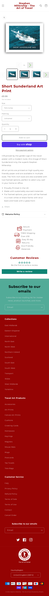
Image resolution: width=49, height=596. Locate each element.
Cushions (9, 420)
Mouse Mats (10, 447)
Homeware (10, 431)
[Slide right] (30, 65)
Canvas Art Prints (12, 415)
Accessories (10, 404)
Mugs (7, 452)
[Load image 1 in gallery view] (12, 74)
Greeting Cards (11, 426)
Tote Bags (9, 468)
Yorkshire (9, 389)
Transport (9, 373)
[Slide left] (19, 65)
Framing (5, 114)
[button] (3, 5)
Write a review (24, 271)
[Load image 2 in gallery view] (24, 74)
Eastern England (12, 331)
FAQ (7, 483)
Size (3, 103)
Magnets (8, 442)
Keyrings (9, 436)
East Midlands (11, 325)
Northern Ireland (12, 352)
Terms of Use (10, 504)
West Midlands (11, 384)
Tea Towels (9, 463)
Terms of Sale (11, 499)
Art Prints (9, 410)
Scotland (9, 357)
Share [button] (7, 207)
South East (10, 363)
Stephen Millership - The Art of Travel (21, 591)
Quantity (5, 124)
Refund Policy (11, 494)
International (10, 336)
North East (9, 341)
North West (10, 347)
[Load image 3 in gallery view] (36, 74)
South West (10, 368)
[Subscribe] (41, 307)
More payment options (24, 150)
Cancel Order (11, 515)
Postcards (9, 458)
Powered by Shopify (38, 591)
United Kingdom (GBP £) (23, 575)
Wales (7, 379)
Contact (8, 510)
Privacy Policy (11, 488)
